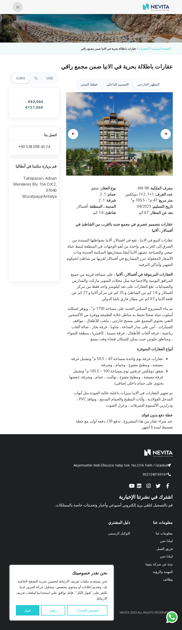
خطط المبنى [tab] (89, 84)
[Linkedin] (139, 486)
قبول (27, 610)
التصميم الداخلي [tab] (117, 84)
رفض (53, 610)
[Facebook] (167, 486)
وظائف (168, 579)
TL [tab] (36, 78)
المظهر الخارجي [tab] (148, 84)
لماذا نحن (166, 541)
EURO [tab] (20, 78)
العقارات (144, 49)
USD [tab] (49, 78)
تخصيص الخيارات (87, 610)
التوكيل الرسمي (119, 533)
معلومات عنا (164, 533)
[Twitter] (158, 486)
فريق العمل (164, 548)
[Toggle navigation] (18, 7)
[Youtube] (131, 486)
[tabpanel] (119, 134)
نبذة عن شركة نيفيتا (159, 564)
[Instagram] (148, 486)
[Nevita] (156, 7)
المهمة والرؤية (163, 571)
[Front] (91, 453)
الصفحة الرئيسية (161, 49)
